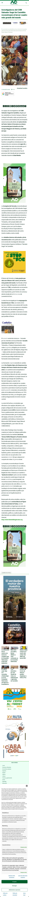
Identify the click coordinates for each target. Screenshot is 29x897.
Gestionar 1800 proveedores (12, 876)
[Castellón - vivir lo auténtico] (14, 24)
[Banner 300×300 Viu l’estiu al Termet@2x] (14, 699)
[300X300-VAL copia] (14, 272)
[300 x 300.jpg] (7, 333)
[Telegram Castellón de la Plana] (14, 204)
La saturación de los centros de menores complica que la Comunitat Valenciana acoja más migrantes (5, 656)
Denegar (14, 885)
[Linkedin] (21, 106)
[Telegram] (14, 106)
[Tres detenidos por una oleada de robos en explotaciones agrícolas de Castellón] (14, 667)
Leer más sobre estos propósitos (22, 876)
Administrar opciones (14, 890)
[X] (12, 106)
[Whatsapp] (6, 106)
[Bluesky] (19, 106)
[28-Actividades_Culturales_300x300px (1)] (14, 643)
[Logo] (14, 2)
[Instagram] (8, 106)
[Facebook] (10, 106)
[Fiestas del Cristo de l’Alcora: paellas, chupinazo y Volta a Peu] (24, 667)
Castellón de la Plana (6, 572)
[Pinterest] (25, 106)
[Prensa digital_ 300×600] (14, 736)
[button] (27, 786)
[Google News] (4, 106)
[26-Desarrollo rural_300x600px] (14, 619)
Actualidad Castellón (22, 88)
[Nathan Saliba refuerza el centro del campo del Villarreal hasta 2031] (24, 647)
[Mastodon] (17, 106)
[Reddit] (23, 106)
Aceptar (14, 881)
